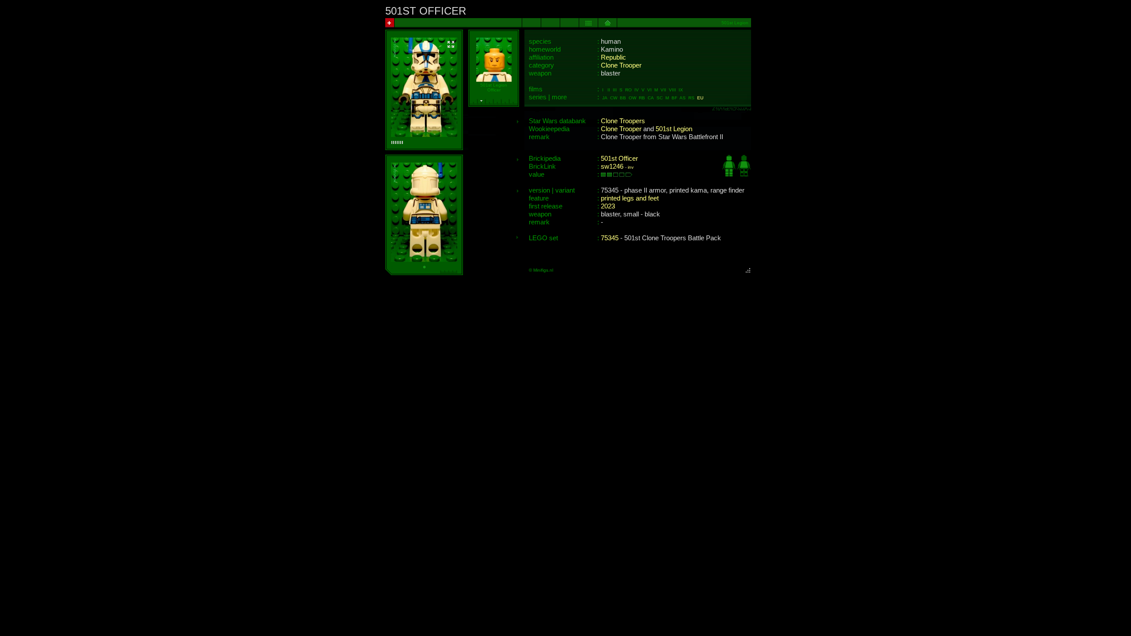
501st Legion (674, 128)
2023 (608, 206)
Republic (613, 57)
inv (631, 167)
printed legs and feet (630, 198)
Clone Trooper (621, 65)
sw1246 (612, 166)
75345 (610, 238)
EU (700, 97)
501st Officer (619, 158)
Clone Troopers (623, 121)
